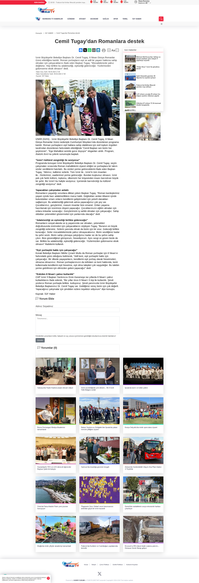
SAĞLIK (106, 19)
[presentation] (86, 2)
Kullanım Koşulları (132, 564)
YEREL (125, 19)
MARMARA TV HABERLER (52, 19)
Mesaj (39, 315)
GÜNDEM (71, 19)
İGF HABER (136, 19)
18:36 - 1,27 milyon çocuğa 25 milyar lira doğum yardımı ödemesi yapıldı (66, 2)
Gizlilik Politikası (118, 564)
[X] (99, 574)
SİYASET (82, 19)
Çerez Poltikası (104, 564)
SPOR (115, 19)
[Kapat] (48, 578)
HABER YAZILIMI (79, 580)
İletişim (94, 564)
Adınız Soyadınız (44, 306)
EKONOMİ (94, 19)
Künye (86, 564)
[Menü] (161, 24)
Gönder (40, 340)
